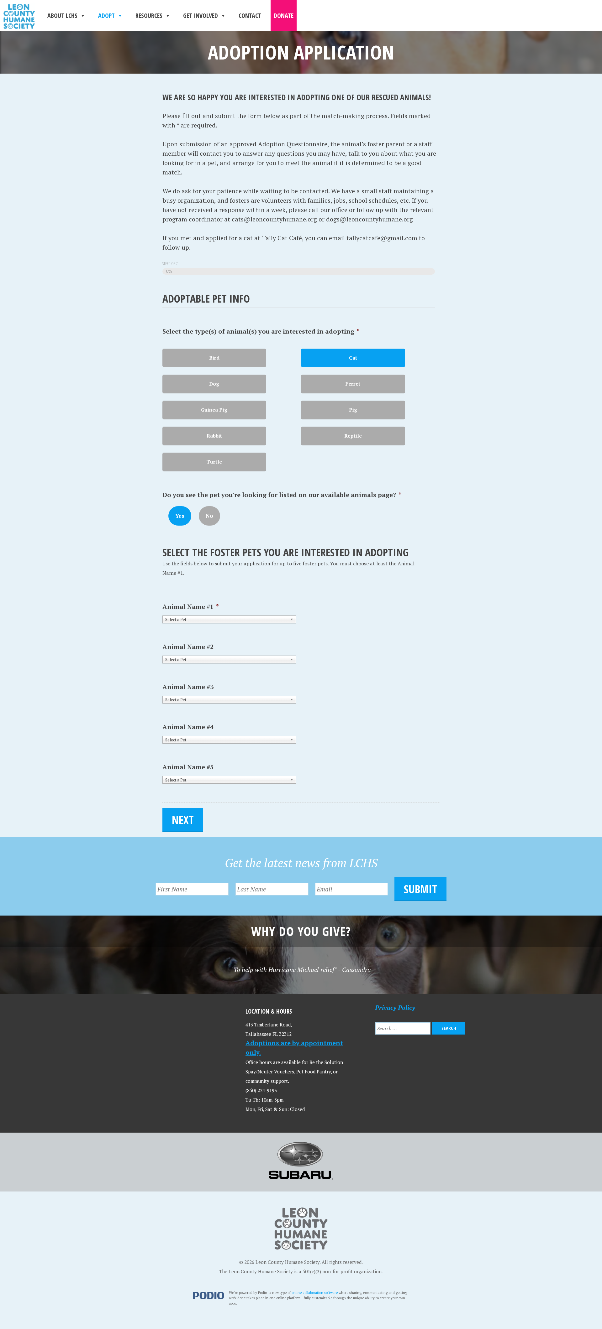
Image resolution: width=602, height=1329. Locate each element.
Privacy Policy (395, 1007)
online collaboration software (315, 1292)
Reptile (353, 436)
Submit (420, 889)
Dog (214, 384)
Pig (353, 410)
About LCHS (62, 15)
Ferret (353, 384)
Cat (353, 358)
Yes (179, 515)
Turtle (214, 462)
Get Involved (200, 15)
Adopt (106, 15)
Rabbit (214, 436)
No (209, 515)
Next (183, 819)
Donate (283, 15)
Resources (148, 15)
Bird (214, 358)
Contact (250, 15)
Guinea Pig (214, 410)
